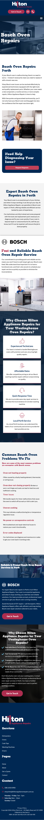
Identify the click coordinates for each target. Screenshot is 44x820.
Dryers (4, 751)
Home (4, 764)
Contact (4, 775)
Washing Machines (8, 747)
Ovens (4, 740)
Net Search (26, 812)
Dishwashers (6, 736)
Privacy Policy (22, 808)
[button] (41, 18)
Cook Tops (5, 743)
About (4, 768)
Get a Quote (6, 771)
